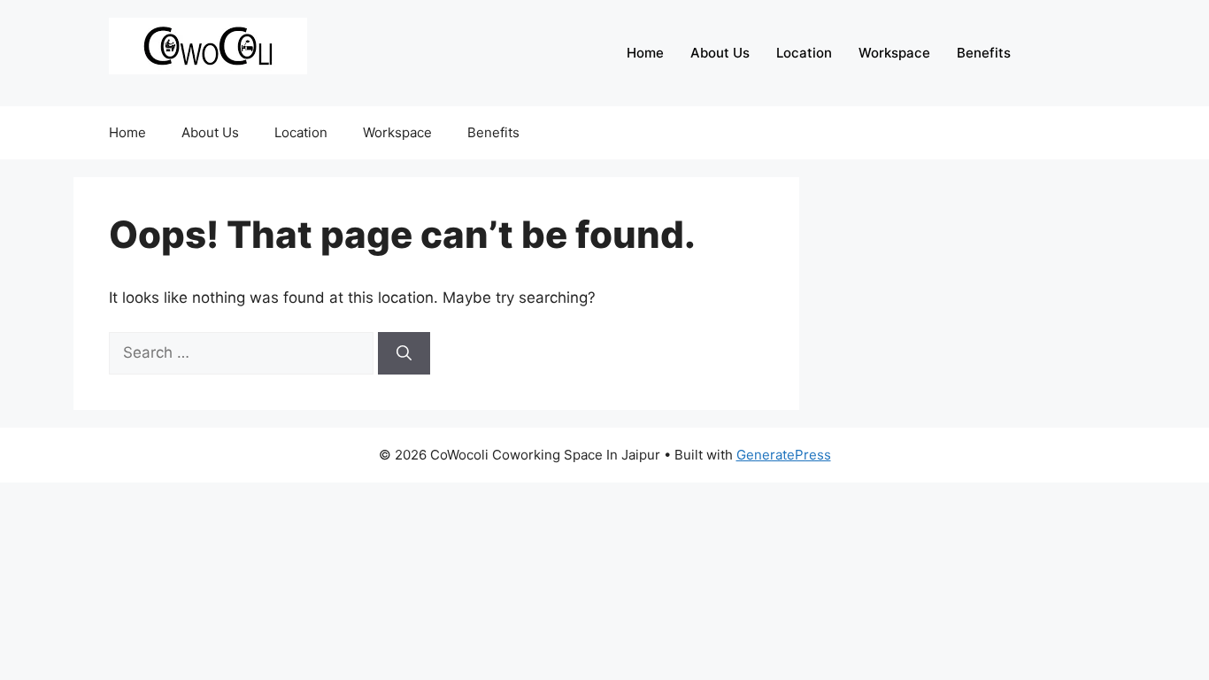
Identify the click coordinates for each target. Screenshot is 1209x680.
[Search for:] (243, 352)
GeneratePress (783, 454)
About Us (720, 52)
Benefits (984, 52)
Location (804, 52)
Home (645, 52)
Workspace (894, 52)
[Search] (404, 353)
